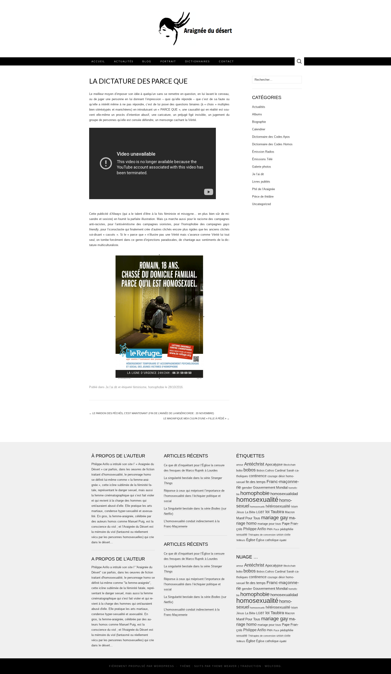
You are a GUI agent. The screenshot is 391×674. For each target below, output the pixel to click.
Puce (276, 529)
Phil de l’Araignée (263, 189)
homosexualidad (284, 494)
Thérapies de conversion (262, 534)
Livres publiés (261, 181)
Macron (290, 512)
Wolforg (273, 666)
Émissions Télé (262, 159)
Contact (226, 61)
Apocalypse (274, 464)
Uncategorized (261, 204)
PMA (270, 529)
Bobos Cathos (265, 470)
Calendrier (258, 129)
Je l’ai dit (111, 387)
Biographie (259, 121)
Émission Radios (263, 151)
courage (272, 476)
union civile (284, 534)
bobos (249, 469)
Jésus (240, 512)
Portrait (168, 61)
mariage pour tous (269, 523)
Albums (257, 114)
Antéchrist (254, 463)
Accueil (98, 61)
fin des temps (256, 482)
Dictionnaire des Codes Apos (271, 136)
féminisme (139, 387)
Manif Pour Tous (248, 518)
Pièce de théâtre (263, 196)
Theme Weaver (224, 666)
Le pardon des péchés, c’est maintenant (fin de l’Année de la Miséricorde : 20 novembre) (151, 413)
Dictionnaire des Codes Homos (272, 144)
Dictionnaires (197, 61)
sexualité (241, 534)
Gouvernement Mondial (270, 487)
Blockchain (290, 464)
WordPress (164, 666)
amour (239, 464)
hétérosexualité (278, 506)
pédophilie (286, 529)
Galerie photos (261, 166)
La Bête (250, 512)
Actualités (123, 61)
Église (250, 540)
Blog (146, 61)
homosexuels (257, 506)
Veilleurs (240, 540)
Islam (294, 506)
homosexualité (257, 499)
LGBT (260, 512)
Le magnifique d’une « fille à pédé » (196, 418)
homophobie (156, 387)
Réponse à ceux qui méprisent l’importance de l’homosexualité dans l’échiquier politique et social (194, 496)
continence (258, 476)
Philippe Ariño (254, 529)
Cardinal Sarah (284, 470)
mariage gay (274, 517)
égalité (282, 540)
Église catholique (267, 540)
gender (247, 487)
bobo (239, 470)
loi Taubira (274, 512)
